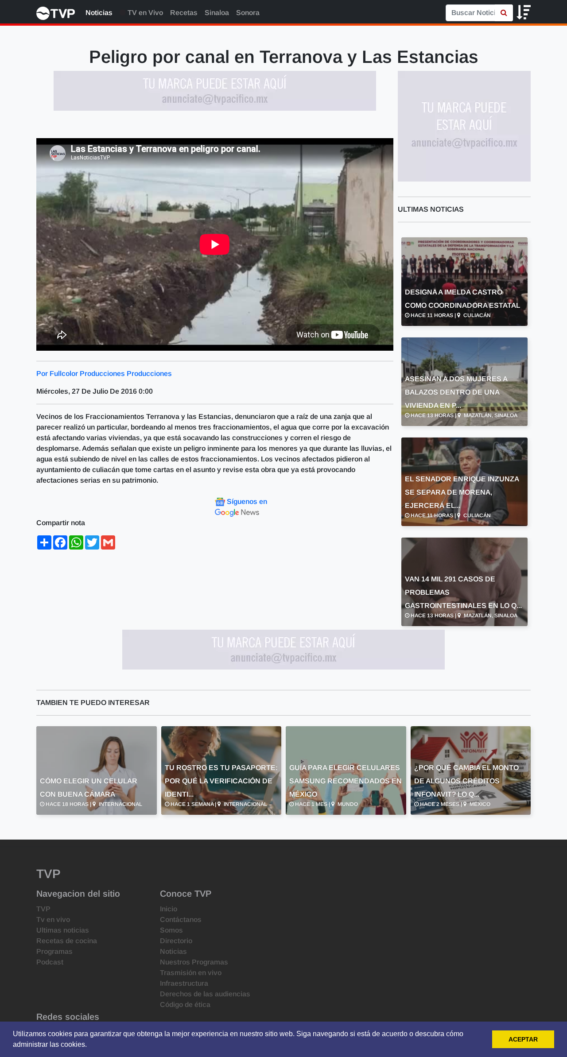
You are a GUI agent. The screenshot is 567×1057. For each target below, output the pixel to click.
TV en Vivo (144, 12)
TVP (43, 909)
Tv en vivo (53, 919)
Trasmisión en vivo (190, 972)
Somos (171, 930)
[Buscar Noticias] (504, 12)
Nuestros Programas (194, 962)
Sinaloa (217, 12)
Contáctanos (181, 919)
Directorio (176, 941)
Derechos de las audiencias (205, 994)
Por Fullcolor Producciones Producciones (104, 373)
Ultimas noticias (62, 930)
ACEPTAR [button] (523, 1039)
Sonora (248, 12)
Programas (54, 951)
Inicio (168, 909)
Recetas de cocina (66, 941)
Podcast (49, 962)
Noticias (99, 12)
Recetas (184, 12)
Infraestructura (184, 983)
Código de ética (185, 1004)
